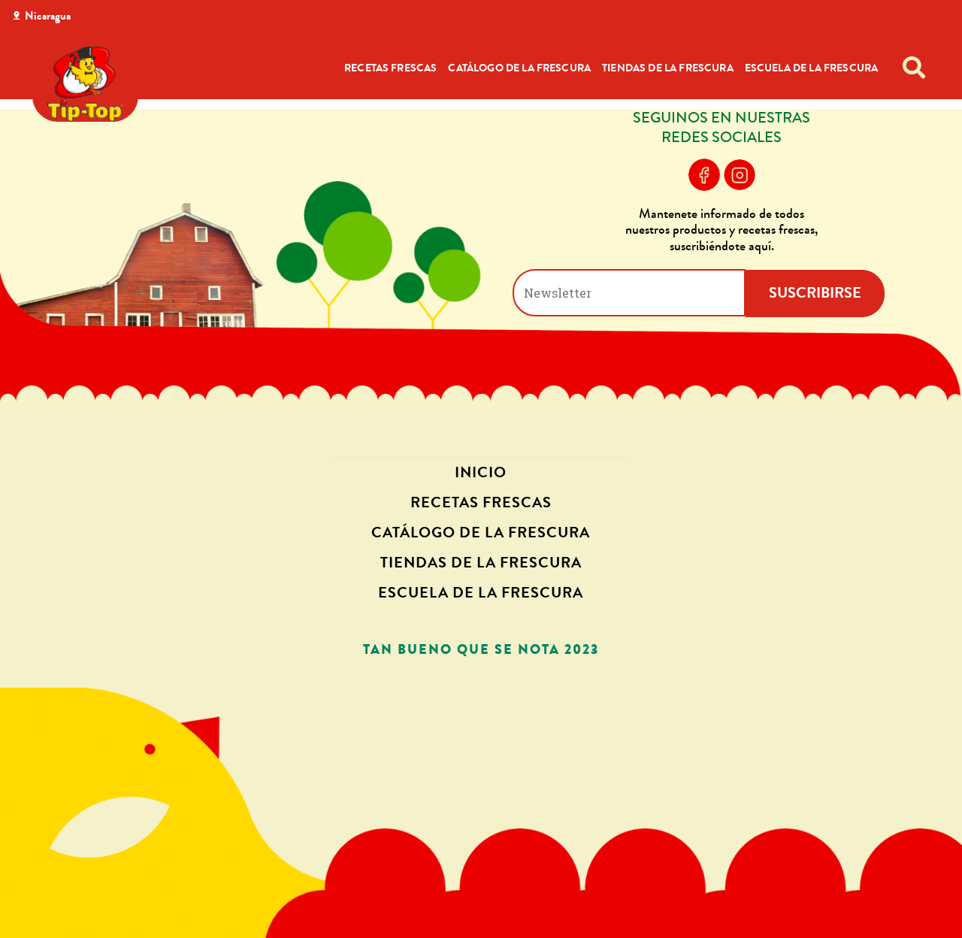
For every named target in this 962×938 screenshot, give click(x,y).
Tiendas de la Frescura (668, 68)
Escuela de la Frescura (812, 68)
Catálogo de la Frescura (519, 68)
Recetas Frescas (390, 68)
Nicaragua (48, 16)
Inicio (481, 472)
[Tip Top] (85, 84)
